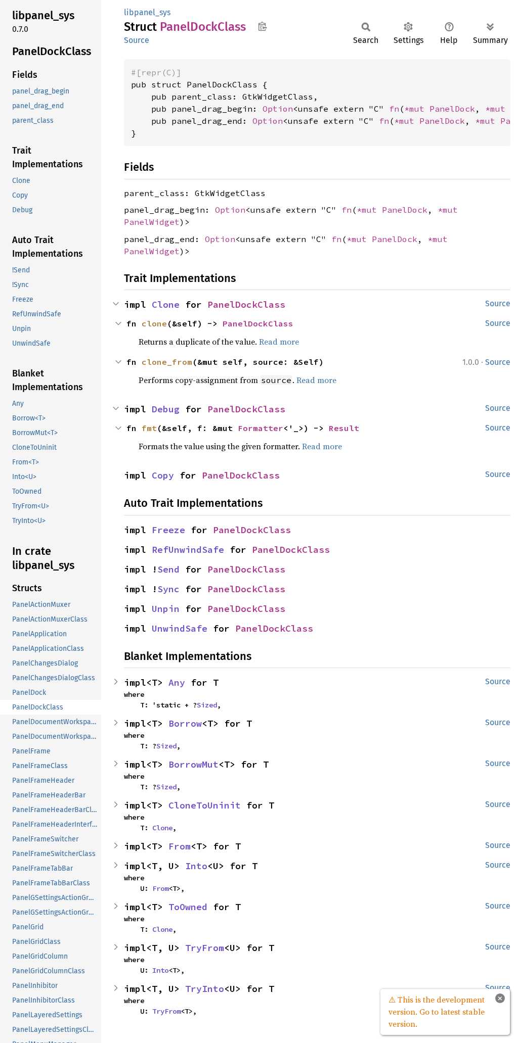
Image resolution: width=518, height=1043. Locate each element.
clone (154, 323)
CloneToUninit (204, 805)
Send (168, 569)
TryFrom (204, 948)
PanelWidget (152, 222)
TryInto (204, 988)
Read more (279, 341)
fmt (149, 428)
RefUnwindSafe (188, 549)
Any (176, 682)
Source (136, 40)
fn (394, 109)
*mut (416, 109)
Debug (166, 409)
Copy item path (262, 26)
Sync (168, 589)
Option (278, 109)
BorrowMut (193, 764)
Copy (163, 475)
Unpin (166, 608)
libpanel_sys (147, 12)
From (179, 846)
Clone (166, 304)
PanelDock (452, 109)
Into (196, 866)
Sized (207, 704)
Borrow (185, 723)
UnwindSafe (179, 628)
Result (344, 428)
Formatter (260, 428)
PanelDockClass (246, 304)
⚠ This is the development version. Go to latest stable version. (436, 1011)
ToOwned (187, 907)
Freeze (168, 530)
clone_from (167, 362)
